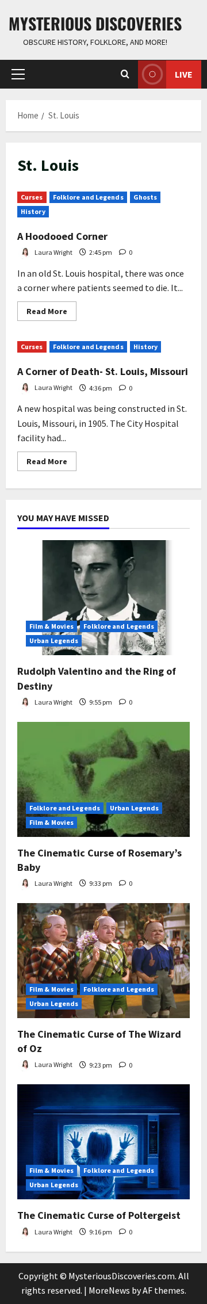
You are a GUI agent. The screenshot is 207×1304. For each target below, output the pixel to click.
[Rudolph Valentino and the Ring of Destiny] (103, 597)
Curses (32, 197)
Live (184, 74)
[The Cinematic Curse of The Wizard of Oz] (103, 960)
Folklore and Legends (88, 197)
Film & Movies (51, 626)
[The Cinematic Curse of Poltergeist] (103, 1141)
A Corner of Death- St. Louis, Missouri (102, 371)
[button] (18, 74)
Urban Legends (53, 640)
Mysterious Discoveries (95, 23)
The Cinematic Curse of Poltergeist (99, 1215)
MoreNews (109, 1290)
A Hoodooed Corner (62, 236)
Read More (51, 313)
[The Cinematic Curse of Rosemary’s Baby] (103, 779)
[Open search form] (125, 74)
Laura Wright (52, 252)
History (33, 211)
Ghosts (145, 197)
